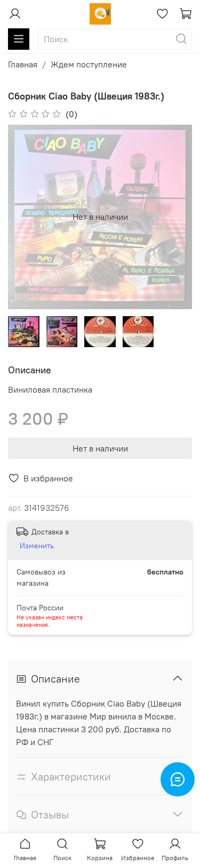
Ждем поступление (89, 64)
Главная (22, 64)
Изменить (37, 545)
